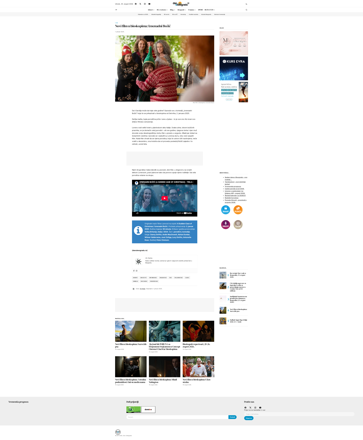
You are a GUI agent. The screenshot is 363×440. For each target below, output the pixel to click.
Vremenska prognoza (233, 186)
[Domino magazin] (148, 409)
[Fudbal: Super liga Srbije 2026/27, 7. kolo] (223, 320)
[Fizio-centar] (234, 92)
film (170, 277)
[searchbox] (177, 417)
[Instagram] (136, 271)
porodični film (154, 281)
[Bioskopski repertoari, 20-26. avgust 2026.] (198, 331)
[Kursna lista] (234, 43)
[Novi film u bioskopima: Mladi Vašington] (164, 366)
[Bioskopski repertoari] (226, 210)
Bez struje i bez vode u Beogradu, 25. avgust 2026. (238, 275)
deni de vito (143, 277)
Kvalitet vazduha (193, 14)
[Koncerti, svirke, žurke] (226, 224)
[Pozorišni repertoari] (238, 210)
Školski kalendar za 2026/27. (235, 195)
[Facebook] (134, 271)
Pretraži (232, 417)
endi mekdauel (153, 277)
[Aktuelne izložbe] (238, 224)
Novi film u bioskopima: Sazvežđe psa (238, 310)
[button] (246, 4)
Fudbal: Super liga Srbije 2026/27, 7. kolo (238, 321)
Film (117, 22)
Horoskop (183, 14)
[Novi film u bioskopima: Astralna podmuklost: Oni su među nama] (131, 366)
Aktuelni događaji (156, 14)
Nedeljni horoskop (231, 198)
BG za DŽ (174, 14)
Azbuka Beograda (206, 14)
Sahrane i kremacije (219, 14)
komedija (135, 281)
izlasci (187, 277)
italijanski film (178, 277)
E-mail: (263, 410)
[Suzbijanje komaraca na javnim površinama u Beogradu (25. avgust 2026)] (223, 299)
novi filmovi (144, 281)
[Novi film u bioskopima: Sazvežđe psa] (131, 331)
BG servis (166, 14)
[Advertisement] (163, 158)
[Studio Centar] (133, 409)
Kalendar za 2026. (143, 14)
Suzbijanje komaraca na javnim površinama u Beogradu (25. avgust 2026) (238, 299)
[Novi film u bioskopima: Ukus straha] (198, 366)
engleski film (163, 277)
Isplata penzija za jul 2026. (234, 189)
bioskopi (135, 277)
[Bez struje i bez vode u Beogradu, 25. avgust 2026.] (223, 275)
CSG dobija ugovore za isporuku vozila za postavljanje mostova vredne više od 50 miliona (238, 287)
